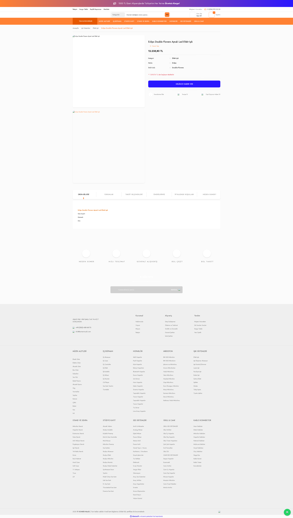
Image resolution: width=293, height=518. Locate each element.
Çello (74, 402)
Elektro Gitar (77, 363)
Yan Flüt (75, 377)
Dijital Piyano (77, 381)
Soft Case (76, 466)
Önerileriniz (159, 194)
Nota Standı (76, 437)
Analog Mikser (137, 430)
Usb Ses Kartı (107, 480)
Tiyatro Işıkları (198, 393)
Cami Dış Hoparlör (169, 473)
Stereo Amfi (137, 441)
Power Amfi (136, 444)
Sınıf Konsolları (168, 448)
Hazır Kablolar (198, 426)
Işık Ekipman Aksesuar (201, 361)
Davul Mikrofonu (168, 397)
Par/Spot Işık (197, 372)
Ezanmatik (166, 462)
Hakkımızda (139, 322)
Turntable (106, 389)
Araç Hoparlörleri (138, 484)
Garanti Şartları (170, 332)
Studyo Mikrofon (108, 459)
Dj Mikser (106, 375)
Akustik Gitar (77, 366)
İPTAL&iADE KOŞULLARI (184, 194)
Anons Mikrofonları (169, 368)
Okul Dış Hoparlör (169, 437)
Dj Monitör (106, 379)
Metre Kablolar (198, 430)
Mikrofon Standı (78, 426)
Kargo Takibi (83, 9)
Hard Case (76, 462)
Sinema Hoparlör (138, 389)
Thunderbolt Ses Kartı (110, 487)
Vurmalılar (76, 392)
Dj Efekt (105, 368)
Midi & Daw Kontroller (110, 437)
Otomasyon (136, 473)
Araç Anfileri (137, 480)
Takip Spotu (197, 389)
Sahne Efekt (197, 379)
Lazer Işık (196, 368)
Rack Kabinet (77, 459)
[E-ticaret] (146, 516)
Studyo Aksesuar (108, 451)
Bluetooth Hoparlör (139, 372)
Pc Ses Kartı (106, 484)
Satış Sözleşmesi (170, 322)
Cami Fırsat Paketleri (169, 484)
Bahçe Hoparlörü (138, 368)
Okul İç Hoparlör (168, 433)
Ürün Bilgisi (83, 194)
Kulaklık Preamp (108, 433)
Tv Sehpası (76, 469)
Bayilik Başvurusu (95, 9)
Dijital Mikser (137, 433)
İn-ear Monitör (137, 466)
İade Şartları (169, 336)
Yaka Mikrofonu (168, 375)
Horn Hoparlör (137, 382)
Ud (74, 413)
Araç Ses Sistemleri (139, 477)
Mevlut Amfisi (167, 487)
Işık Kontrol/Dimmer (200, 364)
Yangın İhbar (137, 469)
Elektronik (136, 462)
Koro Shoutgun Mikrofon (171, 386)
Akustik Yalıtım (107, 426)
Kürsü (74, 455)
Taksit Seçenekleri (133, 194)
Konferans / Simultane (140, 451)
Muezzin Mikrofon (169, 480)
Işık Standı (76, 448)
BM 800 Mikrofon (169, 357)
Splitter (196, 382)
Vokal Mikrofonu (168, 372)
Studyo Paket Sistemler (110, 466)
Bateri (74, 406)
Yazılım (105, 473)
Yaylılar (75, 395)
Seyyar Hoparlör (168, 459)
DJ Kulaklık (106, 372)
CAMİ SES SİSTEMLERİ (170, 455)
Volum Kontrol (137, 498)
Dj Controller (107, 364)
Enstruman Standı (78, 433)
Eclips (174, 63)
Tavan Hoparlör (138, 397)
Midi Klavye (106, 441)
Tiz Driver (136, 408)
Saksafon (75, 374)
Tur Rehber (136, 459)
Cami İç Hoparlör (168, 469)
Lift (74, 477)
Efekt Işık (175, 58)
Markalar (106, 9)
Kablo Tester (197, 462)
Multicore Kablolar (199, 444)
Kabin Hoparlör (138, 386)
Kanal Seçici (137, 495)
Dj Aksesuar (106, 357)
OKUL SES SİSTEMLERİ (170, 426)
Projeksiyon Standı (78, 444)
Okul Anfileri (167, 430)
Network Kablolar (199, 441)
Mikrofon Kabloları (199, 433)
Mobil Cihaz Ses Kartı (109, 477)
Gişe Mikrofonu (168, 382)
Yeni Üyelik (197, 332)
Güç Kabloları (198, 451)
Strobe (196, 386)
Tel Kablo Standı (78, 451)
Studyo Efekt (107, 455)
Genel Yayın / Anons (140, 448)
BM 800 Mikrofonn (169, 361)
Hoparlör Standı (78, 430)
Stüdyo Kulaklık (108, 430)
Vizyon (138, 325)
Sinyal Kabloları (198, 448)
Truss (74, 473)
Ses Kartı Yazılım (108, 386)
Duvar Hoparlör (138, 375)
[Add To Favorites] (156, 94)
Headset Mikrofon (169, 379)
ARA (167, 15)
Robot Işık (196, 375)
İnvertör (135, 487)
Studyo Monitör (108, 462)
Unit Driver (136, 379)
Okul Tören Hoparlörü (170, 441)
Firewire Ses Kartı (108, 491)
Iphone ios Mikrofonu (170, 364)
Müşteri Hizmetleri (200, 322)
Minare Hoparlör (168, 477)
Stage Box (197, 455)
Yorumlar (108, 194)
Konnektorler (197, 466)
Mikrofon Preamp (108, 444)
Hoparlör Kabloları (199, 437)
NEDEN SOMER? (209, 194)
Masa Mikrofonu (168, 389)
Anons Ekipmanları (139, 491)
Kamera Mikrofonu (169, 393)
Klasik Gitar (76, 359)
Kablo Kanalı (197, 459)
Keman (75, 399)
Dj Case (105, 361)
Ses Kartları (106, 448)
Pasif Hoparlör (137, 361)
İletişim (75, 9)
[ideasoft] (134, 516)
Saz (74, 410)
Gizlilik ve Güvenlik (171, 329)
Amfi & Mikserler (138, 426)
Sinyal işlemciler (138, 455)
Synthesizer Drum (108, 469)
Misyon (138, 329)
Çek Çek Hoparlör (169, 444)
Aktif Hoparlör (137, 357)
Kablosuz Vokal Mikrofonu (171, 400)
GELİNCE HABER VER (184, 84)
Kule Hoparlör (137, 364)
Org (74, 388)
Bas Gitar (76, 370)
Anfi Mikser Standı (78, 441)
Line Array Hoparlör (139, 411)
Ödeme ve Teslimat (171, 325)
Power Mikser (137, 437)
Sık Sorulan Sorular (200, 325)
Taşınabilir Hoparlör (139, 393)
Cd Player (106, 382)
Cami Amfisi (167, 466)
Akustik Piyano (77, 384)
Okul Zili (166, 451)
